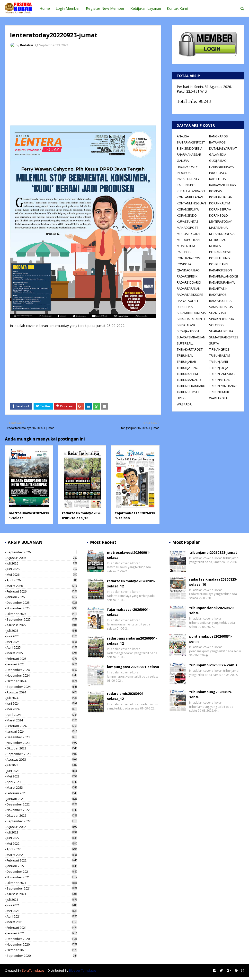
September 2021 (42, 888)
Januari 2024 (42, 731)
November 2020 (42, 944)
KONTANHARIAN (220, 197)
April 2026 (42, 580)
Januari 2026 (42, 597)
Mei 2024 (42, 709)
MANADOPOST (187, 227)
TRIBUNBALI (185, 355)
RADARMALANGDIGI (223, 276)
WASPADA (184, 404)
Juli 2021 (42, 899)
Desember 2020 (42, 939)
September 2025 (42, 619)
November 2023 (42, 742)
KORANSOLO (218, 215)
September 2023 (42, 754)
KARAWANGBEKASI (223, 185)
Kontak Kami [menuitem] (177, 8)
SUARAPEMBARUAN (191, 337)
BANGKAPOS (218, 136)
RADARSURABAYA (222, 282)
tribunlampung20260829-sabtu (210, 694)
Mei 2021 (42, 911)
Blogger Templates (83, 970)
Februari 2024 (42, 726)
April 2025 (42, 647)
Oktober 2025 (42, 614)
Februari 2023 (42, 793)
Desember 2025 (42, 602)
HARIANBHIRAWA (221, 166)
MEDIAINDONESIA (221, 233)
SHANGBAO (217, 313)
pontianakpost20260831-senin (210, 639)
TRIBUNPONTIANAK (223, 386)
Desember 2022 (42, 804)
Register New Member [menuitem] (105, 8)
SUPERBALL (185, 343)
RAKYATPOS (218, 294)
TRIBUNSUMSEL (188, 392)
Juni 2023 (42, 770)
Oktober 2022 (42, 815)
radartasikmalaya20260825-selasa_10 (213, 582)
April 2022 (42, 849)
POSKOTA (184, 264)
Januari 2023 (42, 798)
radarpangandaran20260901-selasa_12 (132, 641)
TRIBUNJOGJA (218, 367)
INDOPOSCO (218, 173)
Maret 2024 (42, 720)
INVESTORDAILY (188, 179)
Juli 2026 (42, 563)
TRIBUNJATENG (187, 367)
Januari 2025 (42, 664)
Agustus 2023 (42, 759)
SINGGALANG (186, 325)
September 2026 (42, 552)
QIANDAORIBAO (188, 270)
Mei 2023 (42, 776)
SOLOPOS (216, 325)
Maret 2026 (42, 586)
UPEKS (182, 398)
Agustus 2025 (42, 625)
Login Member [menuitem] (68, 8)
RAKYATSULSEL (188, 300)
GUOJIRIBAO (218, 160)
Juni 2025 (42, 636)
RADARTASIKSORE (190, 294)
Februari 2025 (42, 658)
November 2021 (42, 877)
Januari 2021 (42, 933)
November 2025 (42, 608)
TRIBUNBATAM (219, 355)
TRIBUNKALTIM (187, 374)
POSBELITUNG (219, 258)
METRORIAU (217, 240)
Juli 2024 (42, 698)
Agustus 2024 (42, 692)
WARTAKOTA (218, 398)
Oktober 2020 (42, 950)
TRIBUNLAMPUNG (222, 374)
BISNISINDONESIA (189, 148)
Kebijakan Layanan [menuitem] (145, 8)
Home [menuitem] (44, 8)
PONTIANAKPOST (189, 258)
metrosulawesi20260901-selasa (128, 555)
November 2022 (42, 810)
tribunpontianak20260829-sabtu (212, 610)
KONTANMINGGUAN (191, 203)
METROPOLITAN (188, 240)
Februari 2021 (42, 927)
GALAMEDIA (217, 154)
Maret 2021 (42, 922)
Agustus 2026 (42, 558)
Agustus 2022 (42, 826)
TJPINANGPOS (219, 349)
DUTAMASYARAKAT (223, 148)
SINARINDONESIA (221, 319)
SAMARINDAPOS (221, 307)
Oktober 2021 (42, 883)
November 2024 (42, 675)
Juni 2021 (42, 905)
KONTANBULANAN (190, 197)
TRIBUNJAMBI (218, 361)
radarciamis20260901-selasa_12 (126, 696)
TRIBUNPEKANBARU (191, 386)
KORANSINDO (187, 215)
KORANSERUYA (188, 209)
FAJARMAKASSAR (189, 154)
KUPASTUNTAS (187, 221)
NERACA (215, 246)
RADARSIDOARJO (189, 282)
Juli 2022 (42, 832)
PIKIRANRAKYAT (220, 252)
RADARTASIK (218, 288)
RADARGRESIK (187, 276)
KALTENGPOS (186, 185)
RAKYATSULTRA (220, 300)
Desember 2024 (42, 670)
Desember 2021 (42, 871)
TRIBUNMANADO (189, 380)
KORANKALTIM (219, 203)
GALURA (183, 160)
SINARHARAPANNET (191, 319)
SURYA (214, 343)
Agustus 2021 (42, 894)
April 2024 (42, 714)
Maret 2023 (42, 787)
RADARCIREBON (220, 270)
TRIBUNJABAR (186, 361)
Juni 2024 (42, 703)
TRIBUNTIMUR (219, 392)
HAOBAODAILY (187, 166)
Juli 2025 (42, 630)
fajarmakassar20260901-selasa (128, 612)
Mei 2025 (42, 642)
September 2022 (42, 821)
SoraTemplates (33, 970)
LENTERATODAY (220, 221)
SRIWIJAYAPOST (188, 331)
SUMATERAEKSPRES (223, 337)
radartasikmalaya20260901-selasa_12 (81, 515)
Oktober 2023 (42, 748)
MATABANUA (218, 227)
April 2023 (42, 782)
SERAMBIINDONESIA (191, 313)
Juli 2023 (42, 765)
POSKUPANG (218, 264)
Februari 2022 (42, 860)
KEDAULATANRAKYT (191, 191)
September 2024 (42, 686)
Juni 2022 (42, 838)
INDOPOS (184, 173)
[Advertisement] (83, 88)
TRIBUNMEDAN (220, 380)
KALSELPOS (217, 179)
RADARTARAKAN (188, 288)
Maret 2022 (42, 854)
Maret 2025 (42, 653)
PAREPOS (184, 252)
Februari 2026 (42, 591)
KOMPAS (215, 191)
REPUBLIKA (185, 307)
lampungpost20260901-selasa (133, 666)
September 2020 (42, 955)
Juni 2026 (42, 569)
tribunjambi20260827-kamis (213, 665)
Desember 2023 (42, 737)
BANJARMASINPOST (191, 142)
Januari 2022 (42, 866)
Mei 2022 (42, 843)
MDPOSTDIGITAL (189, 233)
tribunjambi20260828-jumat (213, 552)
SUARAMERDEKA (221, 331)
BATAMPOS (217, 142)
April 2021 (42, 916)
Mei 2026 (42, 574)
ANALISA (183, 136)
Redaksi (26, 45)
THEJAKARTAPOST (190, 349)
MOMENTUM (186, 246)
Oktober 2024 (42, 681)
